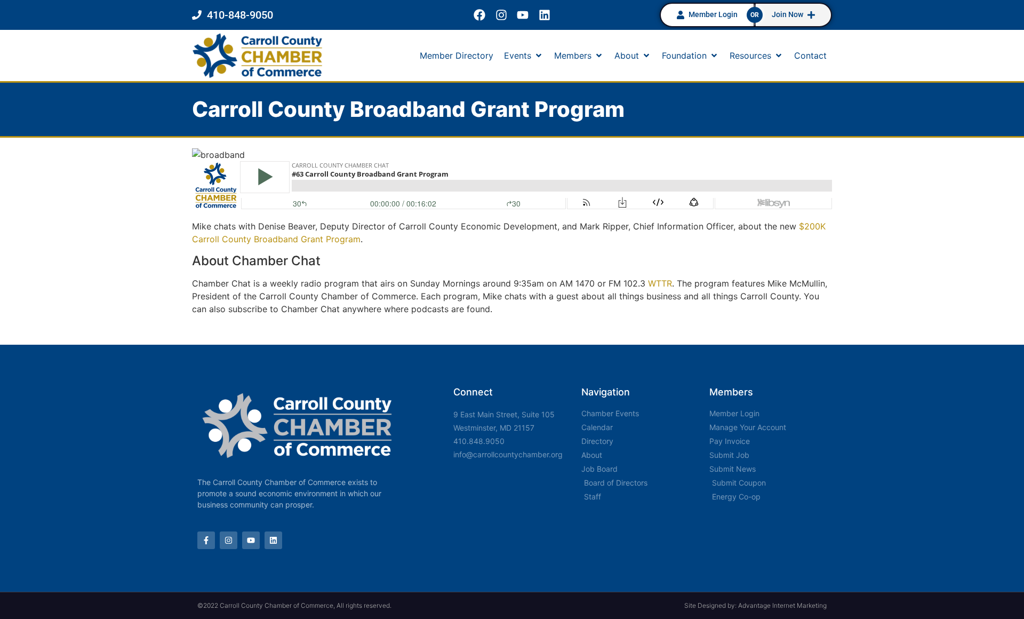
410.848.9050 (479, 441)
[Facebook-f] (206, 540)
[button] (524, 55)
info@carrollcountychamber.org (508, 454)
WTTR (660, 283)
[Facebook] (479, 15)
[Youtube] (523, 15)
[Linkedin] (545, 15)
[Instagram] (501, 15)
